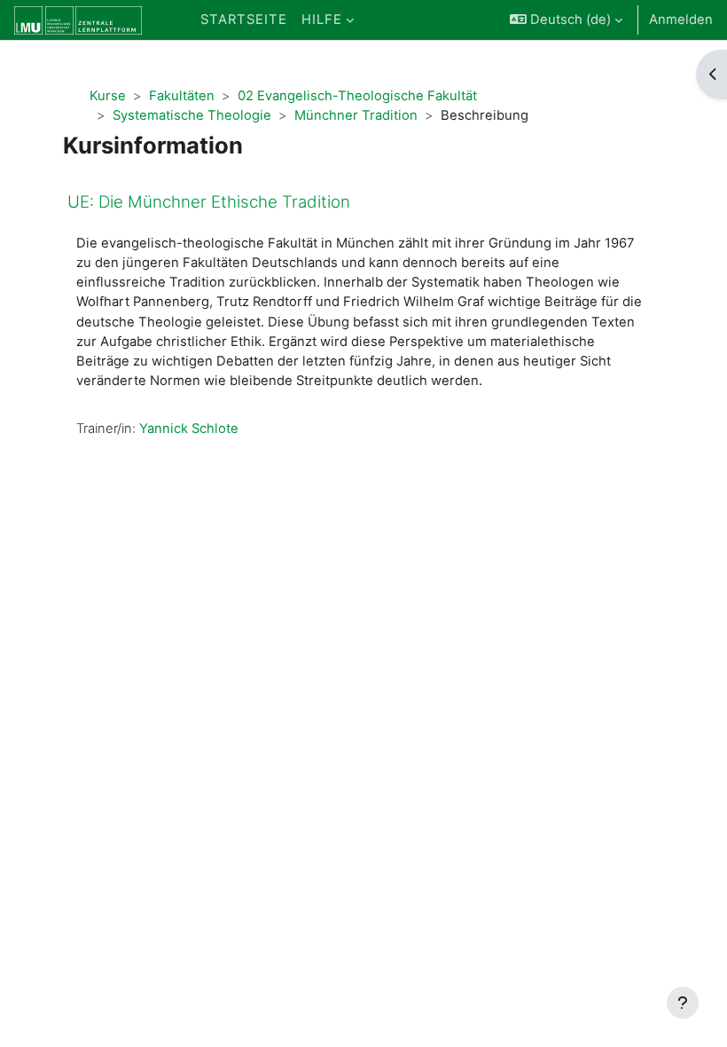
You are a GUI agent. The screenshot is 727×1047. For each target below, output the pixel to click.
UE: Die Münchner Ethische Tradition (208, 202)
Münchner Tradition (356, 115)
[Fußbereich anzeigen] (683, 1003)
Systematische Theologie (192, 115)
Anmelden (681, 20)
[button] (566, 20)
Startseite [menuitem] (243, 20)
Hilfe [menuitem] (321, 20)
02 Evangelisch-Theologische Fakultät (357, 96)
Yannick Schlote (188, 429)
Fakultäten (182, 96)
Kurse (108, 96)
